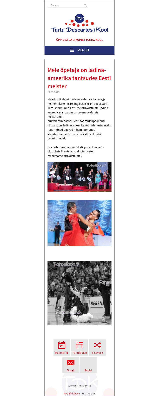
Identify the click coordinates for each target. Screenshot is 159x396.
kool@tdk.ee (71, 393)
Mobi (88, 370)
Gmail (70, 370)
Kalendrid (61, 353)
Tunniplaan (79, 353)
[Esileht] (79, 23)
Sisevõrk (97, 353)
